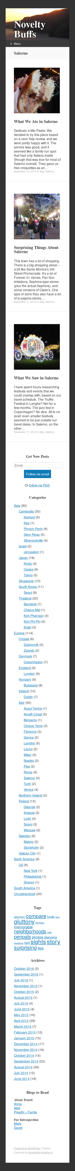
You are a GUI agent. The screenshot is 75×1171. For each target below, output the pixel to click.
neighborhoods (30, 931)
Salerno (49, 171)
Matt (17, 1108)
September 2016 (26, 974)
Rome (28, 772)
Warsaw (29, 830)
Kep (27, 523)
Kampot (29, 517)
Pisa (27, 766)
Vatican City (27, 853)
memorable (23, 926)
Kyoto (28, 563)
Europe (19, 633)
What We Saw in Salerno (36, 378)
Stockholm (31, 847)
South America (24, 888)
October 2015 (24, 991)
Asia (17, 505)
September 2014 (26, 1061)
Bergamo (30, 720)
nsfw (49, 932)
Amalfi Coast (33, 714)
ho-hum (39, 923)
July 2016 (21, 980)
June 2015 (22, 1009)
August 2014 (23, 1067)
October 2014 (24, 1055)
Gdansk (29, 806)
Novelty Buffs (30, 28)
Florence (30, 731)
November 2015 (26, 985)
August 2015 (23, 997)
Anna (18, 1103)
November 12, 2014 (25, 171)
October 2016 (24, 968)
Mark (17, 1123)
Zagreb (29, 650)
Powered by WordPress (27, 1148)
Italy (42, 171)
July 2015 (21, 1003)
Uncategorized (24, 893)
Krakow (29, 812)
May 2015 (21, 1014)
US (21, 864)
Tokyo (28, 575)
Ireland (24, 691)
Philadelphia (32, 876)
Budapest (31, 685)
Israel (23, 546)
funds (50, 916)
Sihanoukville (33, 540)
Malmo (29, 841)
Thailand (25, 598)
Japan (23, 557)
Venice (29, 789)
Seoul (28, 592)
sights (38, 941)
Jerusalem (31, 551)
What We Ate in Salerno (36, 121)
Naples (29, 760)
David (18, 1127)
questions (18, 943)
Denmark (25, 656)
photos (37, 937)
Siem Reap (32, 534)
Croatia (24, 638)
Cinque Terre (33, 725)
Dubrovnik (31, 644)
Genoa (29, 737)
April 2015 (21, 1020)
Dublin (28, 696)
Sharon (29, 882)
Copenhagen (33, 662)
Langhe (29, 743)
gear (57, 917)
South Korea (28, 586)
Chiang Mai (32, 609)
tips (41, 948)
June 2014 (22, 1078)
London (29, 673)
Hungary (25, 679)
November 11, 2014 (25, 301)
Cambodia (26, 511)
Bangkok (30, 604)
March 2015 (22, 1026)
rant (27, 942)
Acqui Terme (33, 708)
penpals (22, 936)
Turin (27, 783)
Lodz (27, 818)
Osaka (28, 569)
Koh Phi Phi (32, 621)
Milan (27, 754)
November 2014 (26, 1049)
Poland (24, 801)
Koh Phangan (34, 615)
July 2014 (21, 1072)
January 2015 (24, 1038)
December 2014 (26, 1043)
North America (24, 859)
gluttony (24, 921)
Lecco (28, 749)
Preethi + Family (25, 1112)
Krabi (27, 627)
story (53, 941)
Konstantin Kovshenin (40, 1152)
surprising (25, 947)
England (25, 667)
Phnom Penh (33, 528)
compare (36, 915)
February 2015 (25, 1032)
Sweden (25, 835)
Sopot (28, 824)
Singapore (26, 580)
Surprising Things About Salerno (36, 249)
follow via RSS (39, 485)
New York (31, 870)
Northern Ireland (30, 795)
